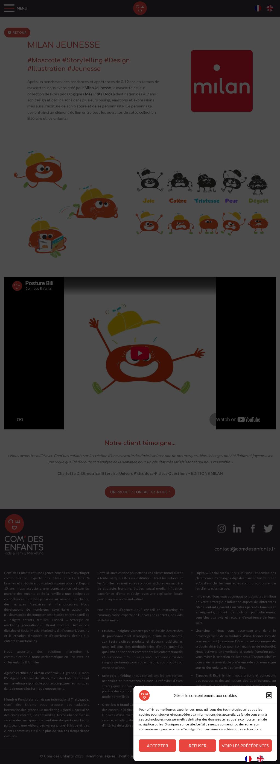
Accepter (157, 745)
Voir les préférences (245, 745)
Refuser (197, 745)
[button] (269, 695)
